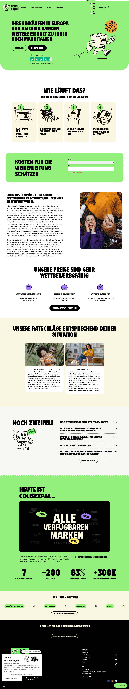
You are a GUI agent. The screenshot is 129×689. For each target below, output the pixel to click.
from (70, 159)
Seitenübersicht (87, 677)
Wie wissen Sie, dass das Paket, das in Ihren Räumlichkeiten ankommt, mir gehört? (80, 429)
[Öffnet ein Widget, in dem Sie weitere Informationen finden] (120, 685)
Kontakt (84, 659)
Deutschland (50, 606)
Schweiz (110, 606)
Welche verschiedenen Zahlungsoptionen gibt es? (84, 422)
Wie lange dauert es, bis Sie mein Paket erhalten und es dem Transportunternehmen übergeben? (86, 452)
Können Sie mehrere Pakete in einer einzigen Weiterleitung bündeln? (81, 437)
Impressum (85, 669)
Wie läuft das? (36, 8)
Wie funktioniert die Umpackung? (76, 445)
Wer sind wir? (86, 652)
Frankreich (80, 606)
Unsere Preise (86, 657)
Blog (49, 8)
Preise (23, 8)
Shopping (59, 8)
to (69, 166)
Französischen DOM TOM (14, 606)
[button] (88, 422)
